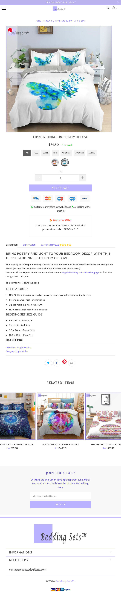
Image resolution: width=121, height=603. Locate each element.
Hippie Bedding (24, 347)
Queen (46, 153)
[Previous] (11, 79)
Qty (61, 171)
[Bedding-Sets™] (59, 10)
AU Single (66, 153)
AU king (92, 153)
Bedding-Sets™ (65, 581)
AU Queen (79, 153)
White (25, 351)
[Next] (106, 79)
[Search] (109, 8)
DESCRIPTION (11, 245)
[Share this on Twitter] (48, 362)
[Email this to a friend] (71, 362)
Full (36, 153)
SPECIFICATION (29, 245)
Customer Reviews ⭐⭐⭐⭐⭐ (56, 245)
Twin (27, 153)
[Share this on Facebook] (56, 362)
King (55, 153)
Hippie (18, 351)
